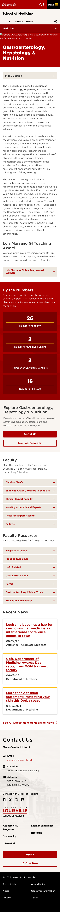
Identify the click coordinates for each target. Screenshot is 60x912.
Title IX (35, 897)
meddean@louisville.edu (20, 760)
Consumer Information (43, 891)
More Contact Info (15, 747)
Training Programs (30, 443)
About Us (30, 434)
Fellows (10, 524)
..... (6, 21)
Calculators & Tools (17, 575)
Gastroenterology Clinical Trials (24, 592)
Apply (30, 854)
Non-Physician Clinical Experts (23, 507)
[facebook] (4, 799)
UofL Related (13, 567)
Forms (9, 584)
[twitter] (10, 799)
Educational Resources (19, 600)
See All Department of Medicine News (29, 722)
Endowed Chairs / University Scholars (28, 490)
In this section (13, 75)
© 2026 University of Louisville (19, 877)
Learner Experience (42, 825)
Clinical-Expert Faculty (19, 499)
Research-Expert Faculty (20, 515)
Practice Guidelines (17, 559)
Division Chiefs (14, 482)
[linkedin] (22, 799)
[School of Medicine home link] (15, 811)
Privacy (7, 897)
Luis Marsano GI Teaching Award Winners (25, 271)
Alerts (6, 891)
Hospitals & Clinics (16, 550)
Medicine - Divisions (24, 21)
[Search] (42, 4)
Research (36, 832)
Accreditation (38, 884)
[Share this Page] (55, 21)
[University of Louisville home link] (9, 4)
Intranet (7, 843)
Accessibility (9, 884)
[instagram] (16, 799)
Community (9, 836)
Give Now (31, 863)
